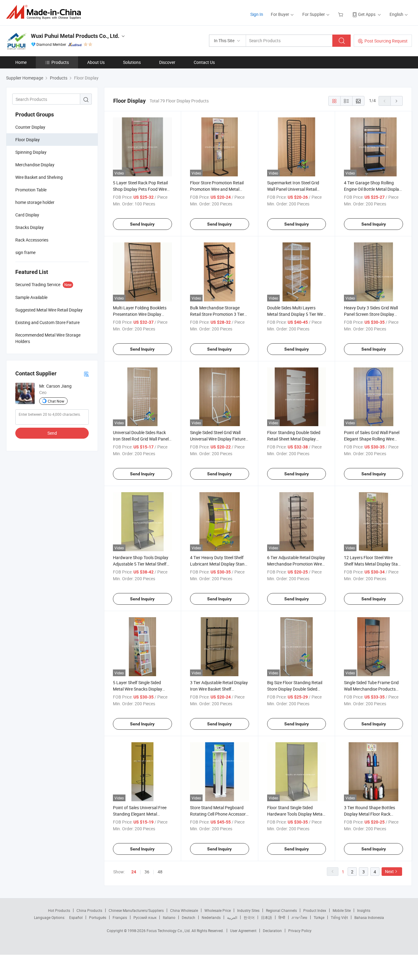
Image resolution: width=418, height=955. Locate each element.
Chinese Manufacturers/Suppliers (136, 910)
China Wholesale (184, 910)
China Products (89, 910)
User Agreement (243, 930)
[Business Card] (86, 374)
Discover (167, 62)
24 (133, 871)
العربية (232, 917)
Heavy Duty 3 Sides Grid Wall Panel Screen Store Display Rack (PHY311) (371, 314)
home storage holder (34, 202)
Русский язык (144, 917)
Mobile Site (342, 910)
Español (76, 917)
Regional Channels (281, 910)
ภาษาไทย (299, 917)
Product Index (314, 910)
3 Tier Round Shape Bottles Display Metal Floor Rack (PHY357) (369, 814)
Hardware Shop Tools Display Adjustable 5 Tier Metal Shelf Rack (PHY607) (140, 564)
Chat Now (56, 401)
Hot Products (59, 910)
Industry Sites (248, 910)
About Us (96, 62)
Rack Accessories (31, 240)
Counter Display (30, 127)
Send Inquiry (142, 224)
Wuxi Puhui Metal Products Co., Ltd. (75, 36)
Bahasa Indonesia (369, 917)
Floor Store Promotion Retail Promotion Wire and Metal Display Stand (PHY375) (217, 189)
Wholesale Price (217, 910)
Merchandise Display (34, 165)
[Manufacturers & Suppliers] (45, 12)
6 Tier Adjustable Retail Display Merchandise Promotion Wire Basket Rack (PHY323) (296, 564)
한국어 (249, 917)
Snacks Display (29, 227)
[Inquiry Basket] (341, 14)
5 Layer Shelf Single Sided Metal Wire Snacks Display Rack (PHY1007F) (137, 689)
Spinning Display (31, 152)
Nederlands (211, 917)
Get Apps (366, 14)
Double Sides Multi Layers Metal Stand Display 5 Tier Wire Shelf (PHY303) (296, 314)
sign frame (25, 252)
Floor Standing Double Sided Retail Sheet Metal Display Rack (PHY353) (293, 439)
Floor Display (27, 139)
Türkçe (319, 917)
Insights (363, 910)
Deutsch (188, 917)
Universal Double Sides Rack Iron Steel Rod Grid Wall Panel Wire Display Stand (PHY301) (141, 439)
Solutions (132, 62)
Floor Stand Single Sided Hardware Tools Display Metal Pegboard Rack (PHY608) (295, 814)
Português (97, 917)
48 (160, 872)
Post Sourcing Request (386, 41)
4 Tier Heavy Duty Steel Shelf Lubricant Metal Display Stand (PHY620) (218, 564)
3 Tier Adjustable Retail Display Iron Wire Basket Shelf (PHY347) (219, 689)
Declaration (272, 930)
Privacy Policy (300, 930)
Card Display (27, 215)
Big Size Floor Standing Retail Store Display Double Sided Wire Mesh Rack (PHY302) (294, 689)
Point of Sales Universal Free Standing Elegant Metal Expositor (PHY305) (139, 814)
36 (146, 872)
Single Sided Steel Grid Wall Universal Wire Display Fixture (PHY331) (217, 439)
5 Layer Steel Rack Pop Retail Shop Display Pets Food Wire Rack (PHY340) (140, 189)
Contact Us (204, 62)
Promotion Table (31, 190)
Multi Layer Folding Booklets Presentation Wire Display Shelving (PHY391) (139, 314)
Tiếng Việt (339, 917)
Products (60, 62)
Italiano (169, 917)
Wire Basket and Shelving (39, 177)
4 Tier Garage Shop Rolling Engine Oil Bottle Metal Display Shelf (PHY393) (372, 189)
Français (120, 917)
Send (52, 433)
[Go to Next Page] (396, 100)
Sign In (256, 14)
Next (389, 871)
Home (21, 62)
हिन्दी (281, 917)
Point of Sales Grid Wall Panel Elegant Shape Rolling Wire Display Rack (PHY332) (371, 439)
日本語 (266, 917)
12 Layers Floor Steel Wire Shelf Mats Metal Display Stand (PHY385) (373, 564)
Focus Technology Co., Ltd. (169, 930)
